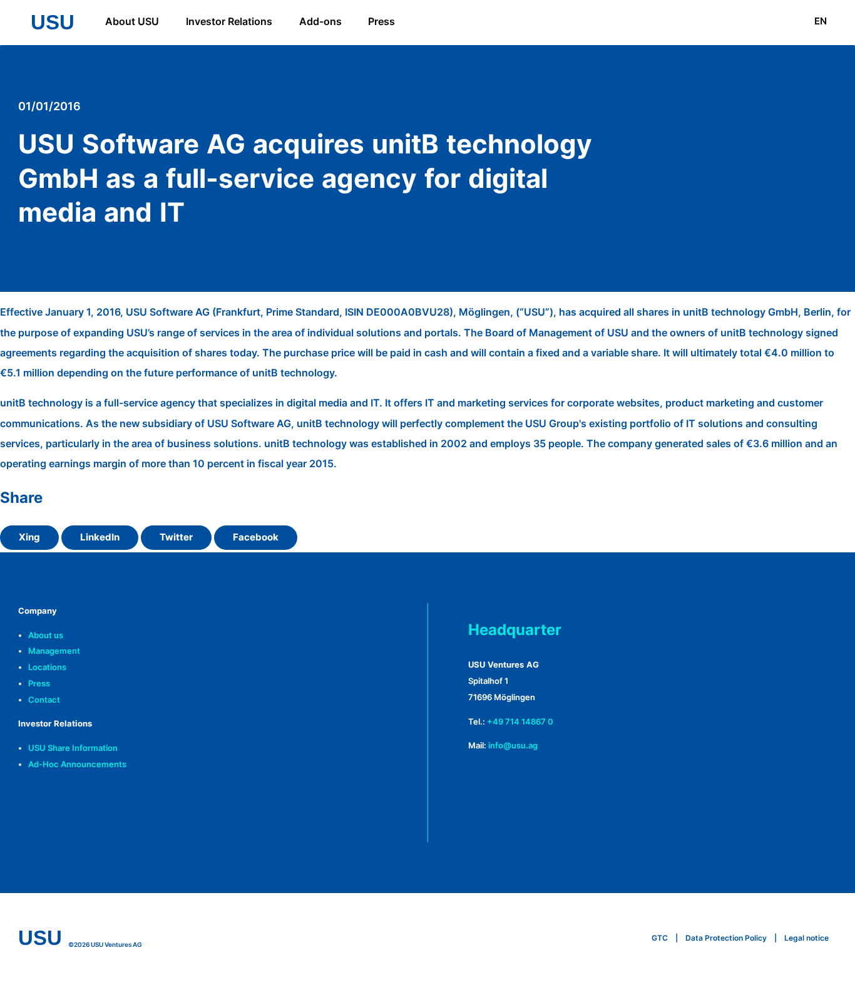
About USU (132, 21)
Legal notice (806, 938)
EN (820, 21)
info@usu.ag (513, 745)
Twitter (176, 537)
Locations (47, 667)
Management (54, 651)
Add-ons (320, 21)
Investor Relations (229, 21)
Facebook (256, 537)
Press (381, 21)
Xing (29, 537)
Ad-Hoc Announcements (77, 764)
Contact (44, 700)
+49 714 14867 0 (520, 721)
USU (52, 22)
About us (45, 635)
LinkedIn (100, 537)
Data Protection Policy (726, 938)
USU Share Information (73, 748)
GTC (660, 938)
